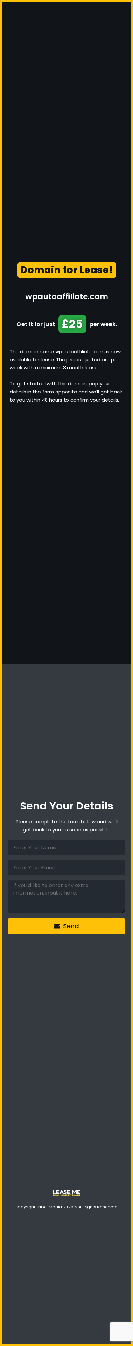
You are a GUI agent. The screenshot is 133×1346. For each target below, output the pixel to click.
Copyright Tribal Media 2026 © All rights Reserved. (66, 1207)
